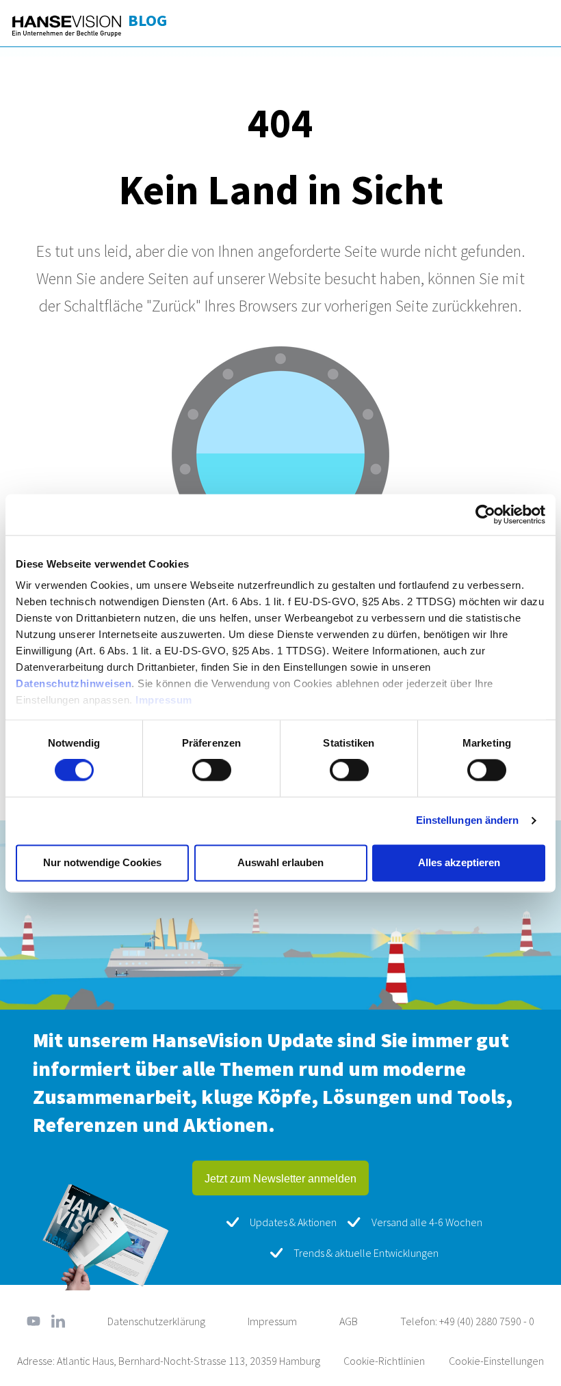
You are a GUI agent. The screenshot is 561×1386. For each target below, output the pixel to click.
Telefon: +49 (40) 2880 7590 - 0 (467, 1321)
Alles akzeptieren (459, 862)
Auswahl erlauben (280, 862)
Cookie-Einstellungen (496, 1361)
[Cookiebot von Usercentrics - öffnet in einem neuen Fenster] (485, 514)
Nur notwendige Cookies (102, 862)
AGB (348, 1321)
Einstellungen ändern (467, 821)
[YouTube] (33, 1321)
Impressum (163, 700)
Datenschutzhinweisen (73, 683)
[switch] (211, 770)
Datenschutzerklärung (156, 1321)
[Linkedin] (58, 1321)
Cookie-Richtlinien (384, 1361)
